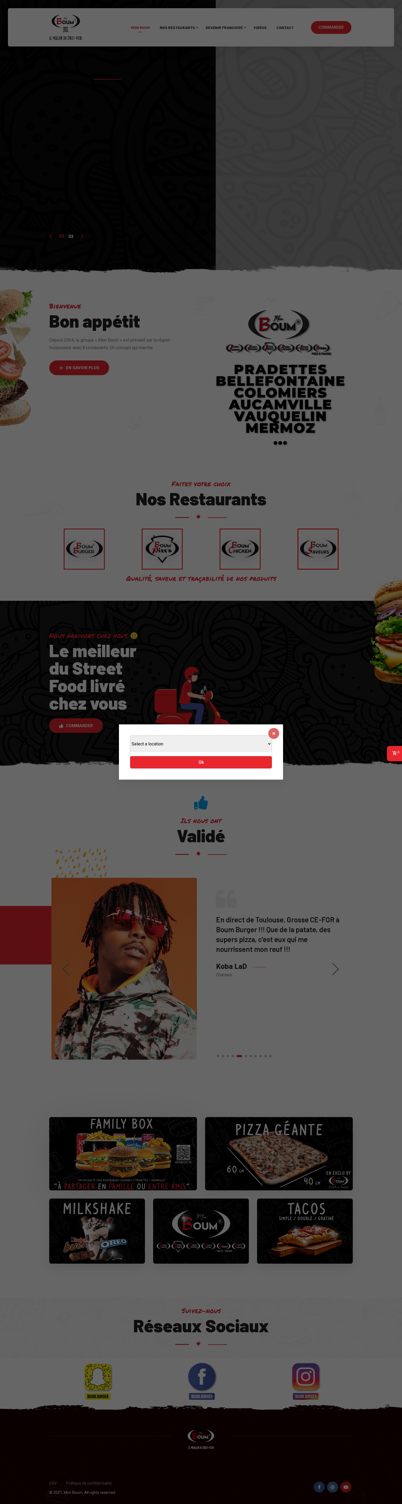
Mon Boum (140, 27)
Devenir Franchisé (224, 27)
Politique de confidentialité (89, 1483)
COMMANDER (331, 27)
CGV (53, 1483)
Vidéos (260, 27)
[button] (79, 367)
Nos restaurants (177, 27)
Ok (201, 762)
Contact (285, 27)
